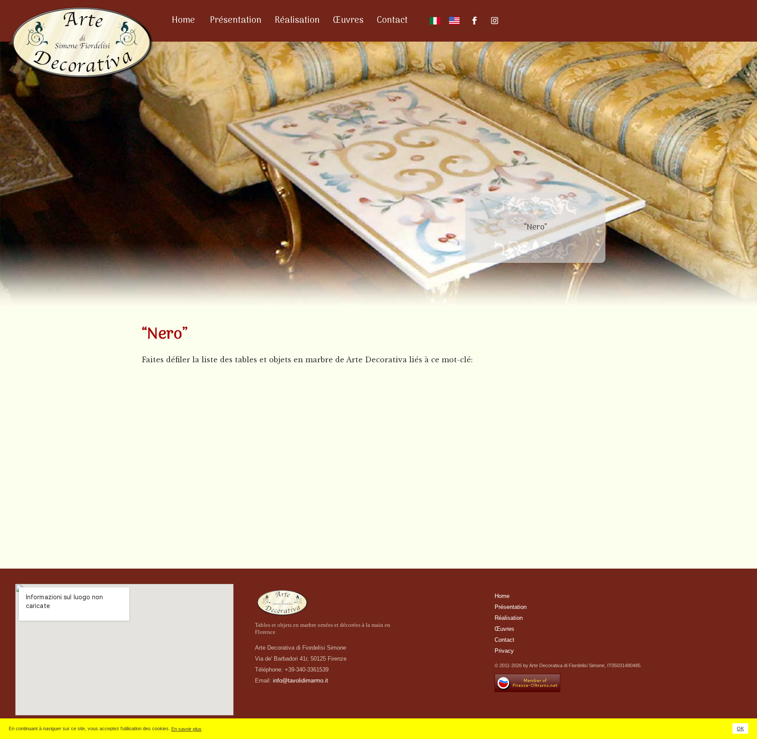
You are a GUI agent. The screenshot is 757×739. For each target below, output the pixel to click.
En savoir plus (186, 729)
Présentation (236, 21)
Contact (392, 21)
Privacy (504, 650)
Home (183, 21)
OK (740, 728)
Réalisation (297, 21)
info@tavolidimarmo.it (300, 680)
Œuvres (348, 21)
